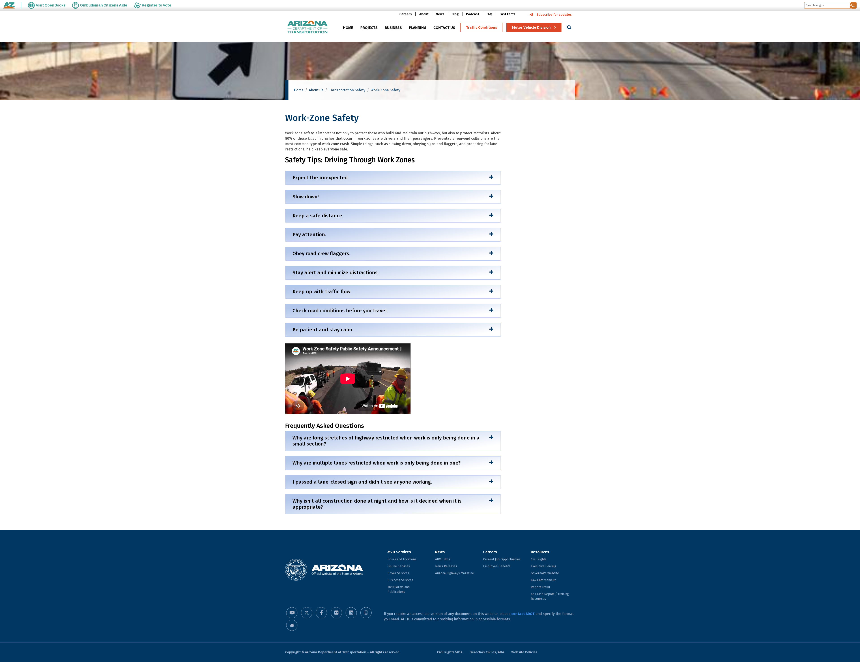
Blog (455, 14)
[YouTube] (291, 612)
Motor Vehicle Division (531, 27)
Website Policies (524, 652)
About (423, 14)
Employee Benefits (496, 566)
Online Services (398, 566)
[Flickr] (336, 612)
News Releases (446, 566)
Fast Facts (507, 14)
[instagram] (366, 612)
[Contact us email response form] (291, 625)
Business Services (400, 580)
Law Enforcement (543, 580)
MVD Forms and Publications (398, 589)
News (440, 14)
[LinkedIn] (351, 612)
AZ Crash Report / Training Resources (550, 596)
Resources (540, 552)
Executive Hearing (543, 566)
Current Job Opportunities (501, 559)
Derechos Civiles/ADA (487, 652)
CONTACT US (444, 27)
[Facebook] (321, 612)
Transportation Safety (347, 90)
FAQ (489, 14)
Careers (405, 14)
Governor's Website (545, 573)
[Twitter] (306, 612)
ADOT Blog (442, 559)
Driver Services (398, 573)
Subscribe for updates (554, 15)
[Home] (307, 27)
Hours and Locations (401, 559)
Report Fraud (540, 587)
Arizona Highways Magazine (454, 573)
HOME (348, 27)
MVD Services (399, 552)
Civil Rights (538, 559)
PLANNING (417, 27)
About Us (316, 90)
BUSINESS (393, 27)
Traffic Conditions (481, 27)
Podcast (472, 14)
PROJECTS (369, 27)
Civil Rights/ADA (449, 652)
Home (298, 90)
